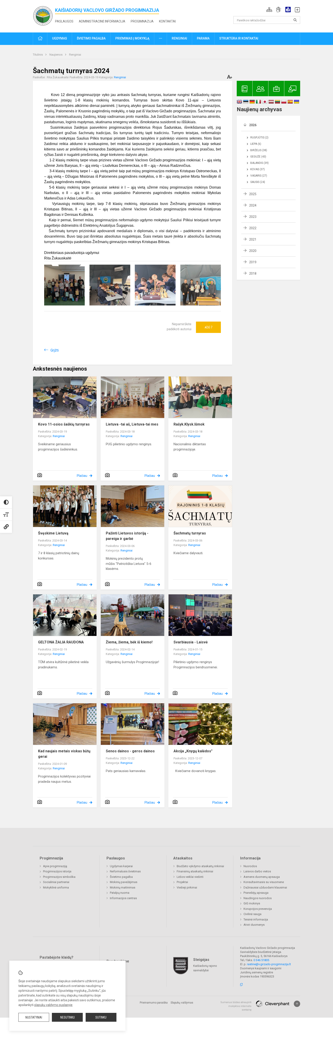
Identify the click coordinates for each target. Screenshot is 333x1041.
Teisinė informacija (256, 919)
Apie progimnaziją (55, 866)
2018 (252, 273)
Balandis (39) (259, 163)
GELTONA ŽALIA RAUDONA (61, 642)
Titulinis (38, 54)
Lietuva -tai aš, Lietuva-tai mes (132, 424)
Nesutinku (67, 1017)
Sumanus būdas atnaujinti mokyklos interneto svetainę (235, 1006)
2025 (252, 194)
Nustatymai (33, 1017)
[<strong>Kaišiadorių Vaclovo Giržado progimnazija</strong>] (44, 15)
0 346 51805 (261, 960)
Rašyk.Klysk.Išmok (189, 424)
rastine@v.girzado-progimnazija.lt (269, 964)
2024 (252, 205)
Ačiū (208, 327)
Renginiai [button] (179, 38)
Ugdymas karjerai (121, 866)
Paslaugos (64, 21)
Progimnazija (142, 21)
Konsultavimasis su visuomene (264, 882)
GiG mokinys (252, 903)
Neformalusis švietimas (125, 871)
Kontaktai (167, 21)
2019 (252, 262)
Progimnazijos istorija (57, 871)
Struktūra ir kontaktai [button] (238, 38)
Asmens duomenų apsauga (262, 877)
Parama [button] (203, 38)
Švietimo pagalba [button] (91, 38)
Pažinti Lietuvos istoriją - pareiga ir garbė (127, 536)
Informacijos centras (123, 898)
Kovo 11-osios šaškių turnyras (64, 424)
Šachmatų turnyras (190, 533)
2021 (252, 239)
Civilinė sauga (252, 914)
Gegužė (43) (258, 156)
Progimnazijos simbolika (59, 877)
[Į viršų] (297, 1004)
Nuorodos (250, 866)
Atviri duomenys (254, 924)
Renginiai (75, 54)
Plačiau (82, 475)
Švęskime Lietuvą (53, 533)
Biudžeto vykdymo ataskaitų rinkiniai (200, 866)
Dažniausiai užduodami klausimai (265, 887)
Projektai (182, 882)
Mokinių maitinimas (122, 887)
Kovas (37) (257, 169)
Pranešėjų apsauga (256, 892)
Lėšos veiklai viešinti (190, 877)
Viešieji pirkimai (187, 887)
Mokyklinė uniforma (56, 887)
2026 (252, 125)
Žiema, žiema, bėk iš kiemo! (129, 642)
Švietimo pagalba (121, 877)
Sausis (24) (257, 182)
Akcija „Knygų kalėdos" (193, 751)
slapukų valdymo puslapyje (53, 1005)
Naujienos (56, 54)
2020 (252, 251)
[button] (269, 9)
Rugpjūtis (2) (259, 137)
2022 (252, 228)
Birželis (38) (258, 150)
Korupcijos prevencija (258, 909)
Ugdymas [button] (59, 38)
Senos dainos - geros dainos (130, 751)
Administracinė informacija (102, 21)
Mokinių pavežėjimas (123, 882)
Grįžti (55, 350)
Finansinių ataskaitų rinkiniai (195, 871)
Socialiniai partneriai (56, 882)
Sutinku (100, 1017)
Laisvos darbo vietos (257, 871)
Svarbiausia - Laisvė (191, 642)
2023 (252, 217)
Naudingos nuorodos (258, 898)
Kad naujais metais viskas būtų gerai (64, 754)
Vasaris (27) (258, 175)
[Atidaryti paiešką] (295, 20)
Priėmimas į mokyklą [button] (132, 38)
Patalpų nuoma (119, 892)
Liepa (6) (255, 143)
